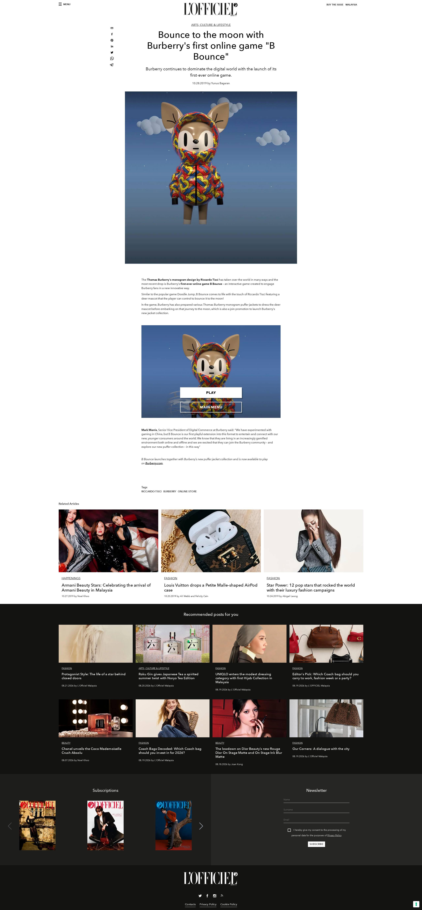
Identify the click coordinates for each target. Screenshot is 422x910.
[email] (112, 28)
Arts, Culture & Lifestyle (211, 25)
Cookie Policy (228, 904)
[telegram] (112, 65)
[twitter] (112, 53)
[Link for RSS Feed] (222, 896)
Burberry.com (154, 463)
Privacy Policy (334, 835)
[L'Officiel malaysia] (211, 9)
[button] (201, 826)
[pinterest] (112, 41)
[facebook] (112, 35)
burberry (169, 491)
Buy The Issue (335, 4)
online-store (187, 491)
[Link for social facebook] (207, 896)
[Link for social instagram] (214, 896)
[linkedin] (112, 47)
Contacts (190, 904)
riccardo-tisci (151, 491)
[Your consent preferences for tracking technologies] (416, 904)
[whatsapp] (112, 59)
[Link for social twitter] (200, 896)
